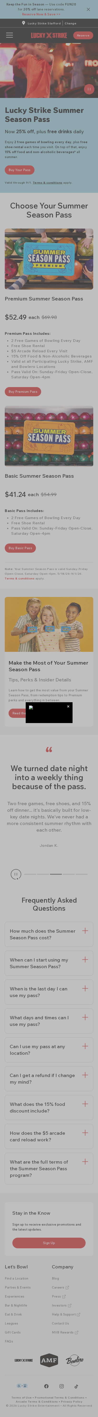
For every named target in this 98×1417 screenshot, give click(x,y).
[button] (68, 706)
